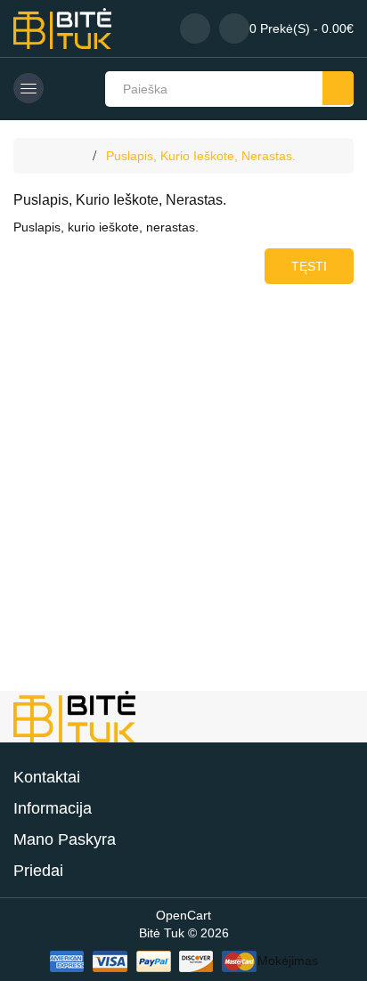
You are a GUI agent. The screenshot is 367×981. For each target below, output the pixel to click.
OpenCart (183, 915)
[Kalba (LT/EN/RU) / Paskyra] (195, 28)
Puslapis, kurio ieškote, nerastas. (201, 156)
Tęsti (309, 266)
